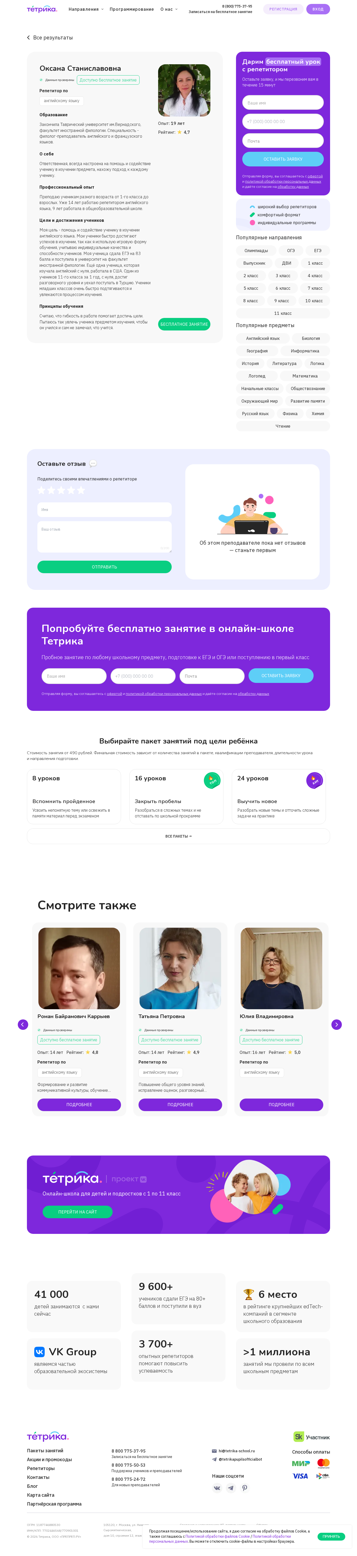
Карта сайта (40, 1495)
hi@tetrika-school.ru (237, 1451)
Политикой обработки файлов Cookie (218, 1536)
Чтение (283, 426)
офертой (315, 176)
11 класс (283, 313)
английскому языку (61, 100)
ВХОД (318, 9)
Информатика (305, 350)
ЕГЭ (317, 250)
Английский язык (263, 338)
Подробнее (79, 1104)
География (257, 350)
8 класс (250, 300)
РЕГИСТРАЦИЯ (283, 9)
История (250, 363)
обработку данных (293, 186)
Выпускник (254, 263)
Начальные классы (260, 388)
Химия (318, 413)
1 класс (315, 263)
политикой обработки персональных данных (283, 181)
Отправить (104, 567)
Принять (331, 1536)
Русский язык (255, 413)
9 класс (281, 300)
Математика (305, 376)
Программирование (132, 9)
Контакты (38, 1477)
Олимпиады (256, 250)
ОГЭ (291, 250)
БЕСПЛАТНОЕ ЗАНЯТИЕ (184, 324)
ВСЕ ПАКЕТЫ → (178, 836)
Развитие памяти (308, 401)
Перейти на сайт (77, 1212)
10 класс (314, 300)
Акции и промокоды (49, 1459)
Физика (290, 413)
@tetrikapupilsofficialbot (240, 1459)
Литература (284, 363)
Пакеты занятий (45, 1450)
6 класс (283, 288)
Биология (311, 338)
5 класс (251, 288)
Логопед (257, 376)
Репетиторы (41, 1468)
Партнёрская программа (54, 1504)
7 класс (315, 288)
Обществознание (308, 388)
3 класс (283, 275)
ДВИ (286, 263)
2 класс (251, 275)
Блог (32, 1486)
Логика (317, 363)
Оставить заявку (283, 159)
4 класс (315, 275)
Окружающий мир (259, 401)
